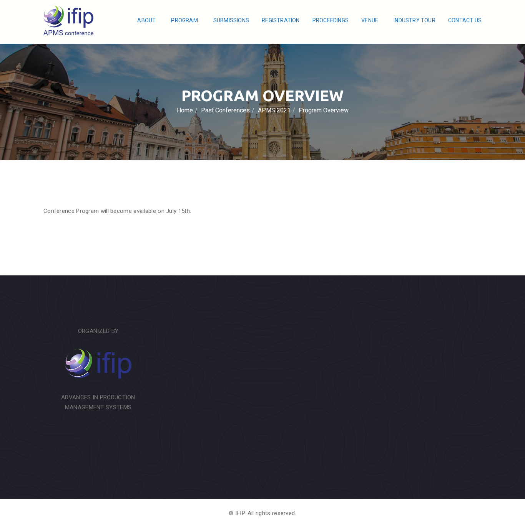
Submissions (231, 20)
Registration (280, 20)
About (147, 20)
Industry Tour (414, 20)
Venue (370, 20)
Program (185, 20)
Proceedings (330, 20)
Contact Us (465, 20)
